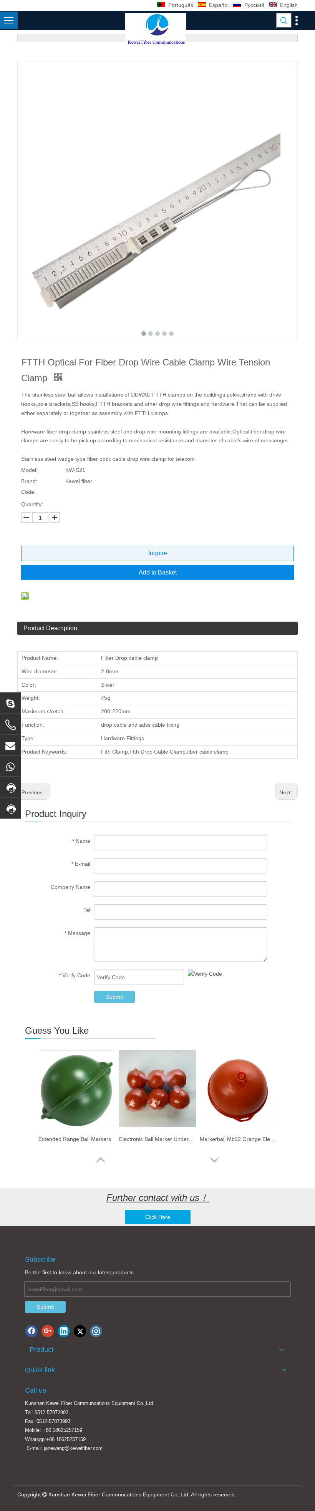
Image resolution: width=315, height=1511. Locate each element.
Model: (29, 470)
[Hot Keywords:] (284, 20)
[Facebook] (31, 1331)
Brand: (29, 481)
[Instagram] (96, 1331)
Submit (114, 997)
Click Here (157, 1217)
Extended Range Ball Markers (74, 1139)
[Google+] (47, 1331)
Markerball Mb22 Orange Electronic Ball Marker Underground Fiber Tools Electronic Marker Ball (238, 1139)
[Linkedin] (64, 1331)
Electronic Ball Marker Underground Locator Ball (157, 1139)
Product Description (50, 628)
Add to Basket (158, 572)
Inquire (157, 553)
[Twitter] (80, 1331)
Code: (28, 492)
